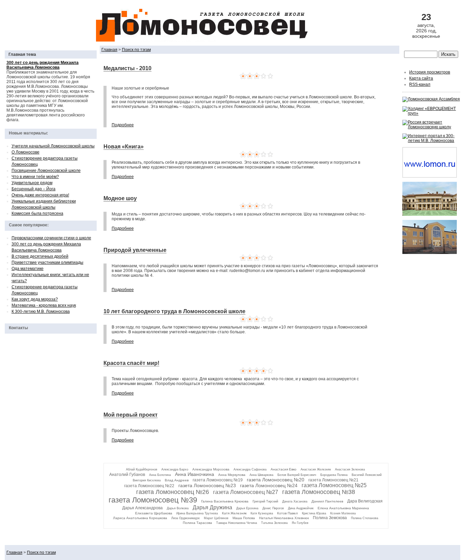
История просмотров (429, 72)
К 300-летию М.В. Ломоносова (41, 311)
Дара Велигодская (365, 501)
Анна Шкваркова (261, 475)
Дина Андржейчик (301, 508)
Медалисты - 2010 (127, 68)
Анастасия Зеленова (350, 469)
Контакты (18, 327)
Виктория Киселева (147, 480)
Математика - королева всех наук (44, 305)
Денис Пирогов (273, 508)
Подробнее (123, 125)
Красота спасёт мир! (131, 363)
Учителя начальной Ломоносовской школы (53, 146)
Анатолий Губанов (127, 474)
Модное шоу (120, 198)
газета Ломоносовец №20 (275, 479)
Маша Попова (244, 518)
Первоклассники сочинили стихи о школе (51, 238)
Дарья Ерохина (247, 508)
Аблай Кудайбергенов (141, 469)
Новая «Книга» (123, 146)
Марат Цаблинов (216, 518)
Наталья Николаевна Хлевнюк (284, 518)
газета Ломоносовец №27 (245, 492)
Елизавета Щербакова (153, 513)
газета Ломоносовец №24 (269, 485)
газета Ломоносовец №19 (218, 480)
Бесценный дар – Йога (33, 189)
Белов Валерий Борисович (296, 475)
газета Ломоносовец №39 (153, 500)
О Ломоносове (25, 152)
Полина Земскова (330, 517)
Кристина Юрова (314, 513)
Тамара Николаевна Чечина (236, 523)
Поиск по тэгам (136, 49)
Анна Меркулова (231, 475)
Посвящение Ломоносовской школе (46, 170)
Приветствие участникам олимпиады (47, 262)
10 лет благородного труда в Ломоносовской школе (174, 311)
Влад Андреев (177, 480)
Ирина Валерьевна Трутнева (197, 513)
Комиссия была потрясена (37, 213)
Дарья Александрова (142, 508)
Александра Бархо (174, 469)
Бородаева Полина (334, 475)
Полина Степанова (364, 518)
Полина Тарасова (197, 523)
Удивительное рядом (32, 182)
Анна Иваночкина (194, 474)
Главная (109, 49)
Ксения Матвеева (343, 513)
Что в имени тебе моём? (35, 176)
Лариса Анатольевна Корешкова (140, 518)
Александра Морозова (210, 469)
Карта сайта (421, 78)
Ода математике (28, 268)
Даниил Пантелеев (327, 501)
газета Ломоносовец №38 (318, 492)
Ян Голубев (300, 523)
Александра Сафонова (250, 469)
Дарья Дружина (212, 507)
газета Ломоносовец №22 (149, 485)
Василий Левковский (367, 475)
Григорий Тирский (265, 501)
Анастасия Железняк (316, 469)
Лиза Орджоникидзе (185, 518)
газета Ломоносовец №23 (207, 485)
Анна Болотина (160, 475)
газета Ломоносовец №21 (333, 480)
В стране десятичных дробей (40, 256)
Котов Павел (287, 513)
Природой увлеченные (134, 250)
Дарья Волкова (178, 508)
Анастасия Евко (283, 469)
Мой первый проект (130, 415)
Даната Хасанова (294, 501)
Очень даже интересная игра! (40, 195)
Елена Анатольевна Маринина (343, 508)
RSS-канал (419, 84)
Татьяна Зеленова (274, 523)
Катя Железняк (234, 513)
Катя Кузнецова (262, 513)
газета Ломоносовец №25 (334, 485)
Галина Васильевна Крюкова (224, 501)
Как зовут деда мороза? (35, 299)
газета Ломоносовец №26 (172, 492)
